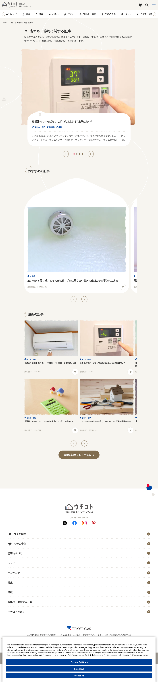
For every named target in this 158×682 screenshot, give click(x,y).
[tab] (74, 154)
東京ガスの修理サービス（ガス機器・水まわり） (62, 635)
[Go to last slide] (4, 14)
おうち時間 (15, 616)
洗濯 (41, 13)
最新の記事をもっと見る (77, 454)
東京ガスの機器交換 (121, 635)
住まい (71, 13)
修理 (60, 127)
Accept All (79, 675)
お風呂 (55, 13)
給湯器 (52, 127)
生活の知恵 (110, 13)
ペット (128, 13)
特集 (10, 582)
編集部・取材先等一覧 (20, 602)
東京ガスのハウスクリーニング (98, 635)
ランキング (14, 572)
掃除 (28, 13)
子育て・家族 (146, 13)
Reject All (79, 668)
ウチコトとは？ (16, 611)
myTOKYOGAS (33, 635)
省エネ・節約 (89, 13)
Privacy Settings (79, 662)
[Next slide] (154, 14)
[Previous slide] (74, 299)
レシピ (13, 14)
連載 (10, 592)
